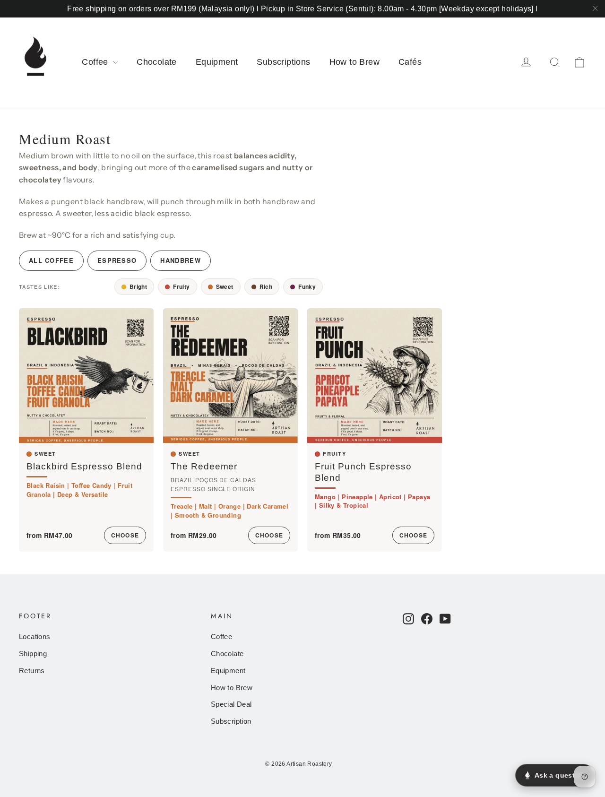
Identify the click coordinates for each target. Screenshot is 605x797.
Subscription (231, 721)
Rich (266, 286)
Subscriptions (283, 62)
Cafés (410, 62)
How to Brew (354, 62)
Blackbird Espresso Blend (84, 466)
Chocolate (157, 62)
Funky (307, 286)
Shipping (33, 654)
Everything (88, 286)
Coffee (96, 62)
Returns (32, 671)
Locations (35, 637)
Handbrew (180, 260)
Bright (138, 286)
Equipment (217, 62)
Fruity (181, 286)
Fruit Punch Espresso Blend (363, 472)
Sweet (224, 286)
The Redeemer (204, 466)
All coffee (51, 260)
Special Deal (231, 704)
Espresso (117, 260)
